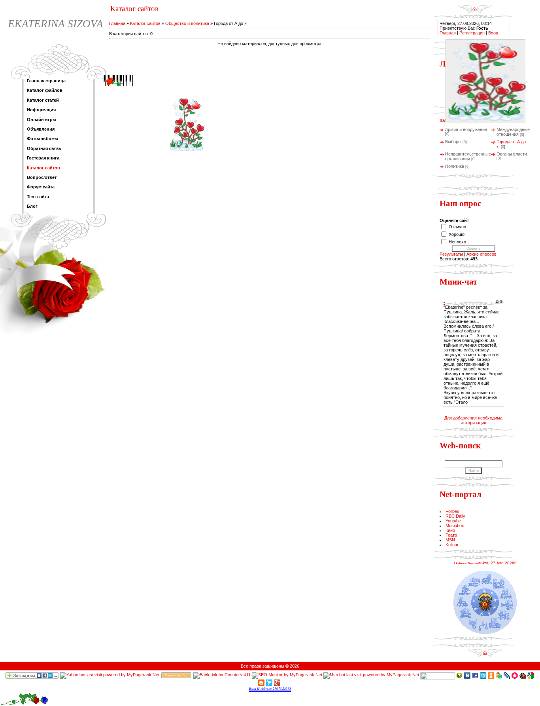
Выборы (453, 141)
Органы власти (512, 154)
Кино (450, 530)
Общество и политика (187, 23)
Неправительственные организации (468, 156)
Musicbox (455, 525)
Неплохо (457, 241)
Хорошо (456, 234)
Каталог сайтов (145, 23)
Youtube (453, 520)
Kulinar (452, 544)
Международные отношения (513, 132)
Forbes (452, 511)
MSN (450, 539)
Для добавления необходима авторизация (473, 420)
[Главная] (474, 6)
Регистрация (472, 32)
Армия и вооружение (466, 129)
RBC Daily (455, 516)
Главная (117, 23)
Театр (451, 535)
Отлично (457, 226)
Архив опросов (481, 254)
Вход (493, 32)
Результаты (451, 254)
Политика (454, 166)
